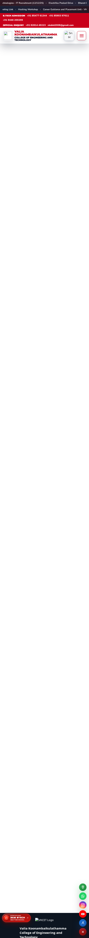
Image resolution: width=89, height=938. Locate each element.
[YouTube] (83, 914)
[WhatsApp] (83, 896)
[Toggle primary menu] (81, 35)
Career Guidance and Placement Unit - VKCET (62, 9)
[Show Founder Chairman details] (69, 35)
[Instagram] (83, 905)
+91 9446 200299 (13, 20)
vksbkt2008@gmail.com (61, 25)
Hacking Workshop (23, 9)
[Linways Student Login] (83, 923)
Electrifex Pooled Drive (44, 3)
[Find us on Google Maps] (83, 887)
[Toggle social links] (83, 932)
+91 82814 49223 (36, 25)
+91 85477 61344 (37, 15)
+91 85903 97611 (59, 15)
